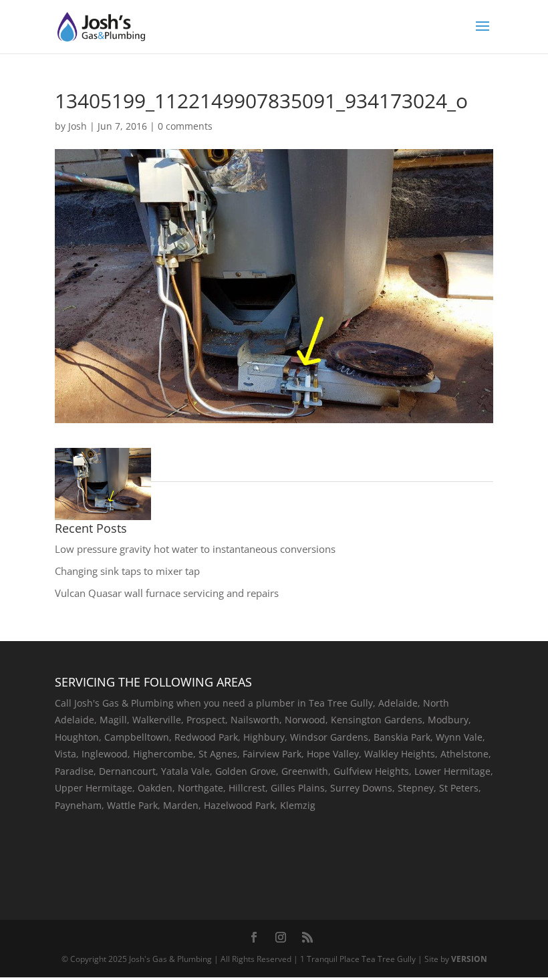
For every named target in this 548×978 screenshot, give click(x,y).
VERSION (469, 959)
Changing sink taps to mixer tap (127, 571)
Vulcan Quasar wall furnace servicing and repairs (167, 593)
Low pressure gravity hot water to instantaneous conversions (195, 549)
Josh (77, 126)
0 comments (185, 126)
